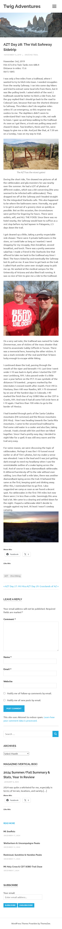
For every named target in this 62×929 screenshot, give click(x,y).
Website (7, 681)
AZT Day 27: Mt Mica (15, 586)
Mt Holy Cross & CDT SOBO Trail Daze (22, 866)
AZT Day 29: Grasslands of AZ (42, 586)
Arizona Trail (31, 54)
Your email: (9, 892)
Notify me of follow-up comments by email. (29, 693)
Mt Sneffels (9, 831)
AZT (6, 575)
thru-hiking (15, 575)
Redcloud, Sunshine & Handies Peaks (22, 855)
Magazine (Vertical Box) (20, 764)
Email (7, 669)
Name (7, 656)
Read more (9, 823)
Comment (9, 619)
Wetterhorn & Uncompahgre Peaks (21, 843)
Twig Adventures (22, 6)
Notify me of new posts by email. (24, 700)
